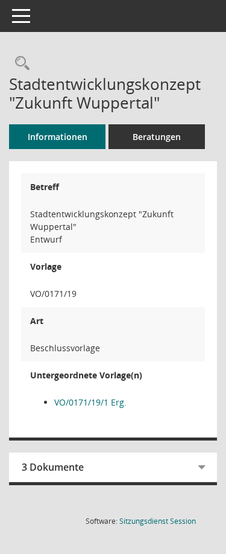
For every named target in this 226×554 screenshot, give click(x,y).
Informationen (57, 136)
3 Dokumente (53, 467)
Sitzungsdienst (157, 521)
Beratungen (157, 136)
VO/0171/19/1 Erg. (90, 402)
